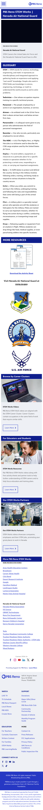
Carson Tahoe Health (11, 574)
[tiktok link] (33, 660)
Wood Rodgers (8, 648)
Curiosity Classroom (9, 735)
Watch (5, 691)
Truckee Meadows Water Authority (16, 637)
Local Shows (6, 707)
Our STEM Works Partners (13, 530)
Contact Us (26, 731)
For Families (6, 742)
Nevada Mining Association (13, 607)
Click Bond (7, 576)
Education (7, 727)
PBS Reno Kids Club (29, 705)
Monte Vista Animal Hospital (14, 594)
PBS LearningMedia (9, 749)
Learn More (9, 428)
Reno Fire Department (11, 615)
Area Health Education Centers (15, 568)
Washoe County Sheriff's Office (15, 643)
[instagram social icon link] (7, 763)
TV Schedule (6, 699)
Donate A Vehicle (28, 715)
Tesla (5, 631)
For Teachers (7, 731)
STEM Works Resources (12, 469)
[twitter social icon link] (3, 767)
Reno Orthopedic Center (12, 618)
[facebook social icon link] (3, 763)
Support (25, 691)
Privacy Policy (27, 742)
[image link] (21, 302)
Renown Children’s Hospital (13, 621)
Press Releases (27, 735)
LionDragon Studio (10, 588)
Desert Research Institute (13, 579)
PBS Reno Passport (9, 703)
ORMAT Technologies (11, 612)
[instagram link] (15, 660)
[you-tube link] (19, 660)
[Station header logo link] (35, 4)
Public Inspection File (30, 751)
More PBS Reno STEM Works (12, 562)
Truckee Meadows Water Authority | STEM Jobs (21, 640)
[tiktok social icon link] (7, 767)
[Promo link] (21, 390)
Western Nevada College (13, 645)
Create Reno (7, 714)
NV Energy (7, 609)
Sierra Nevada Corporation (13, 624)
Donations (26, 696)
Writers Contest (8, 738)
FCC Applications (28, 738)
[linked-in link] (24, 660)
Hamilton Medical (10, 585)
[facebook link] (10, 660)
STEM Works (6, 745)
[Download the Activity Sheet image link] (21, 257)
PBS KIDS (5, 710)
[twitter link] (28, 660)
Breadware (7, 571)
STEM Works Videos (11, 407)
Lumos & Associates (11, 591)
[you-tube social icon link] (11, 763)
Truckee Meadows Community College (18, 634)
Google (5, 582)
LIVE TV (5, 696)
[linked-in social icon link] (14, 763)
